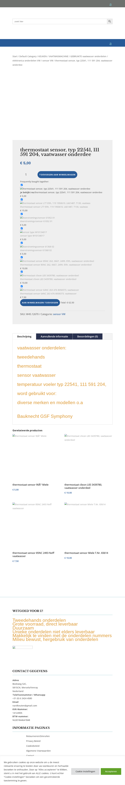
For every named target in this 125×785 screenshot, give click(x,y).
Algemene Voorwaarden (38, 750)
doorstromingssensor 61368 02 (36, 250)
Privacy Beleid (33, 741)
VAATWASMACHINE (58, 56)
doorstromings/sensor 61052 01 (36, 221)
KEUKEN (42, 56)
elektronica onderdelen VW (26, 60)
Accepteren (111, 771)
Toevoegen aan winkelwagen (57, 174)
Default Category (27, 56)
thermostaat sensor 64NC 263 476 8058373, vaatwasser (48, 293)
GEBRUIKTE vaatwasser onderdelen (88, 56)
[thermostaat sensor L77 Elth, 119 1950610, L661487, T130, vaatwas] (55, 203)
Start (14, 56)
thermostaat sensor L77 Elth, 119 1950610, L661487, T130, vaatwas (54, 206)
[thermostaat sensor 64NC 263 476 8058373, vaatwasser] (49, 289)
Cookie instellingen (85, 771)
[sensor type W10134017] (33, 232)
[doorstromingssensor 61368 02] (37, 246)
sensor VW (47, 60)
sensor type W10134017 (32, 235)
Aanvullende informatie (54, 336)
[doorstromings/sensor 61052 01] (37, 217)
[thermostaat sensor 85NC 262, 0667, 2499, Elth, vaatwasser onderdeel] (57, 261)
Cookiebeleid (32, 745)
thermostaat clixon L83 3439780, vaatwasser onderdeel (48, 279)
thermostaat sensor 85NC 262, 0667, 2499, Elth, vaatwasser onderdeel (56, 264)
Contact (30, 755)
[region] (62, 770)
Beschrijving (24, 336)
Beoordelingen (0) (87, 336)
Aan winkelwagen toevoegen (40, 302)
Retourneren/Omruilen (38, 736)
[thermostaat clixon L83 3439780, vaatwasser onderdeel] (49, 275)
